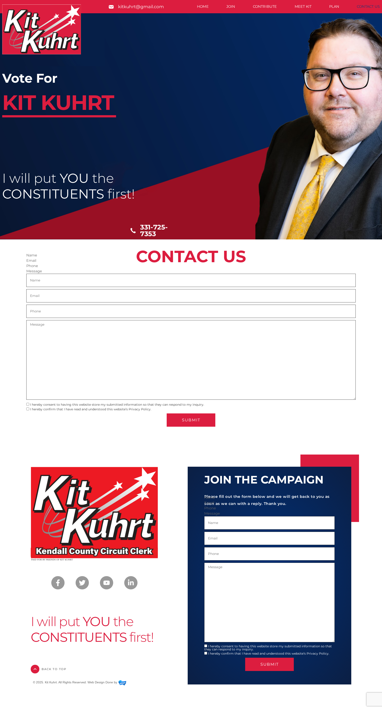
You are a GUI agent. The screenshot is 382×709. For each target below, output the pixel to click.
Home (203, 6)
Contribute (265, 6)
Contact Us (368, 6)
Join (230, 6)
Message (34, 271)
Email (31, 260)
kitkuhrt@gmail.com (141, 6)
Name (31, 255)
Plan (334, 6)
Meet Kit (303, 6)
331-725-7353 (154, 230)
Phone (32, 266)
